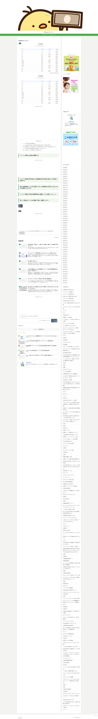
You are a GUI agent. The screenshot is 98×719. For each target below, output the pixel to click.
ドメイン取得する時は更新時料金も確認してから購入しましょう (35, 148)
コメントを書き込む (39, 329)
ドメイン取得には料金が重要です (29, 143)
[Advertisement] (38, 114)
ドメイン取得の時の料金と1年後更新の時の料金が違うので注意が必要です (37, 145)
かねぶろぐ (28, 362)
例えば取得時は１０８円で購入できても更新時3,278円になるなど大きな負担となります (39, 146)
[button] (79, 74)
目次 (37, 141)
